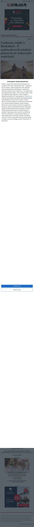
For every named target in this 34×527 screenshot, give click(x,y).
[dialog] (17, 263)
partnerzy (29, 96)
